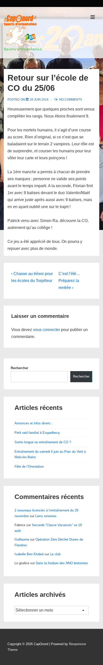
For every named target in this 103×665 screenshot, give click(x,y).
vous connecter (46, 330)
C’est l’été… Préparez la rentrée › (69, 281)
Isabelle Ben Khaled (29, 554)
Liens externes (45, 516)
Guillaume (21, 539)
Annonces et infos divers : (33, 423)
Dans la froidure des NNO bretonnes (62, 563)
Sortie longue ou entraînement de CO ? (42, 442)
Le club (55, 554)
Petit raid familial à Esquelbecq (37, 433)
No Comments (70, 99)
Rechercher (19, 368)
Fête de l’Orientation (29, 466)
